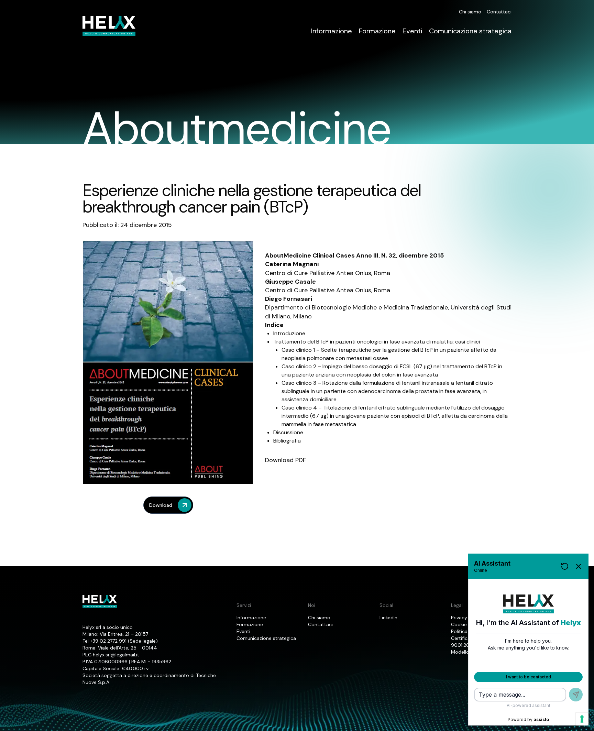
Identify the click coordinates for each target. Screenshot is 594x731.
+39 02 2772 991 (108, 641)
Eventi (412, 30)
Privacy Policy (466, 617)
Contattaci (499, 12)
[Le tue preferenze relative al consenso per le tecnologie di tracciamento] (581, 718)
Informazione (331, 30)
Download (160, 505)
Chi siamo (470, 12)
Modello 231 (464, 652)
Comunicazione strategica (470, 30)
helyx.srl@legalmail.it (116, 655)
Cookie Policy (466, 624)
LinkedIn (388, 617)
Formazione (377, 30)
